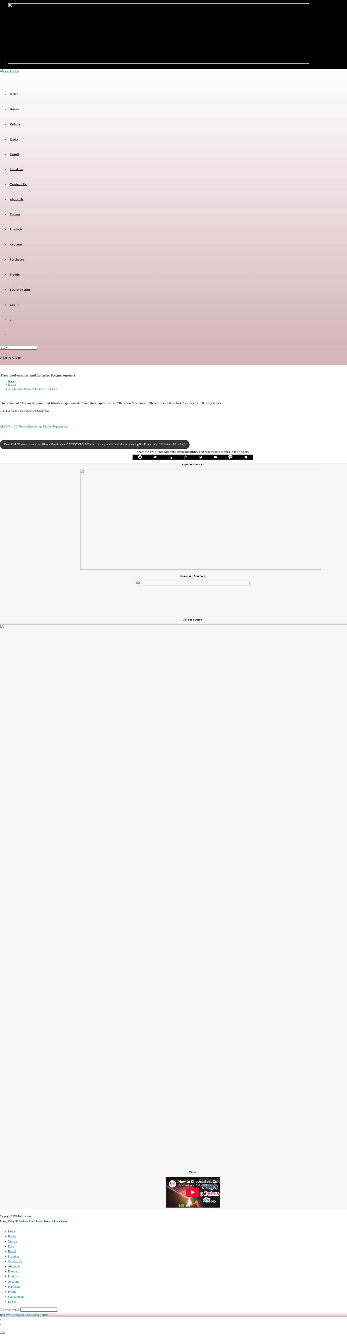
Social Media (16, 1296)
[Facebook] (140, 457)
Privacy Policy (7, 1221)
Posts (11, 1246)
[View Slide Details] (200, 568)
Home (12, 1231)
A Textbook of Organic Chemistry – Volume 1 (32, 388)
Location (13, 1256)
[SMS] (230, 457)
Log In (12, 1301)
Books (12, 1236)
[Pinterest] (185, 457)
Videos (12, 1241)
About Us (14, 1266)
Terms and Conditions (55, 1221)
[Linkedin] (170, 457)
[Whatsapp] (200, 457)
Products (13, 1276)
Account (13, 1281)
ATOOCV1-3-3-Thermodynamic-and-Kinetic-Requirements (34, 426)
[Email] (215, 457)
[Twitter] (155, 457)
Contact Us (15, 1261)
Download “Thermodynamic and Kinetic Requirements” (95, 444)
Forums (12, 1271)
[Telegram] (245, 457)
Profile (12, 1291)
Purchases (14, 1286)
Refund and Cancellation (29, 1221)
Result (12, 1251)
